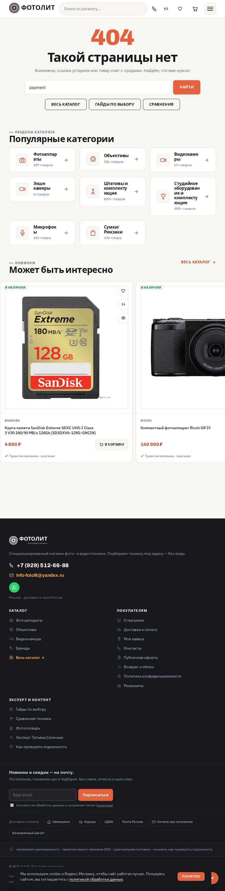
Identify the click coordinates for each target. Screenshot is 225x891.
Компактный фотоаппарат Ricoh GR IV (175, 427)
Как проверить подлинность (41, 746)
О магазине (134, 620)
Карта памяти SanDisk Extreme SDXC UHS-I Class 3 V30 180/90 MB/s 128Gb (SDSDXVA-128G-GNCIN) (50, 430)
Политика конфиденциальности (152, 676)
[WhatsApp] (14, 587)
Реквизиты (134, 685)
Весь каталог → (30, 657)
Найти (187, 87)
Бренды (23, 648)
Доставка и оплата (140, 629)
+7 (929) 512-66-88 (43, 565)
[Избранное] (180, 8)
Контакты (132, 648)
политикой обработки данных (96, 879)
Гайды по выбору (114, 104)
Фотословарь (28, 728)
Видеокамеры (28, 638)
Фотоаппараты (29, 620)
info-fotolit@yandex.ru (40, 575)
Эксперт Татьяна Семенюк (39, 737)
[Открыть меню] (210, 9)
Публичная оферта (141, 657)
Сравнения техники (33, 718)
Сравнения (161, 104)
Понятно (191, 876)
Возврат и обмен (139, 666)
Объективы (26, 629)
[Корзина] (195, 9)
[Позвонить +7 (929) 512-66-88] (154, 8)
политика (104, 805)
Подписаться (96, 794)
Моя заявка (134, 638)
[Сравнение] (166, 8)
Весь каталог (65, 104)
